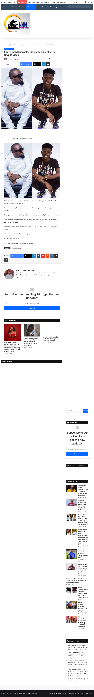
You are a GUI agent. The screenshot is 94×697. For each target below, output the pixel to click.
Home (4, 7)
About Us (52, 693)
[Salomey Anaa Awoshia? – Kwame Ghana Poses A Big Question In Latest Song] (71, 619)
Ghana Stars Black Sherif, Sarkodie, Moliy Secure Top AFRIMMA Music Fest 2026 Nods (83, 519)
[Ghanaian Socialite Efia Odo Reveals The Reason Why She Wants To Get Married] (71, 502)
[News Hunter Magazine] (15, 24)
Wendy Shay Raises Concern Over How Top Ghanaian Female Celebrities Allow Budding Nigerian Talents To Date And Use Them (12, 347)
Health (49, 7)
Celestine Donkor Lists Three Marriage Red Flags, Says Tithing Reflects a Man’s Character (77, 662)
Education (22, 7)
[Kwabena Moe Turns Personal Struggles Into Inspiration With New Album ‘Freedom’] (71, 566)
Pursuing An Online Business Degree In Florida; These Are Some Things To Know (83, 592)
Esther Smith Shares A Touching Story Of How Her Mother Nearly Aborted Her (83, 490)
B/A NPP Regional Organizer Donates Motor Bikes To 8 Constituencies (83, 607)
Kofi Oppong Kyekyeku (14, 59)
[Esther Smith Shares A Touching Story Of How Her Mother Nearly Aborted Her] (71, 488)
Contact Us (71, 693)
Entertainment (31, 7)
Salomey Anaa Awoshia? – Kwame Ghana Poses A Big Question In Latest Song (82, 622)
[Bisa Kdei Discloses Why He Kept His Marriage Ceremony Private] (51, 329)
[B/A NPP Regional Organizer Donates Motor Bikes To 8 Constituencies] (71, 605)
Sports (44, 7)
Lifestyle (55, 7)
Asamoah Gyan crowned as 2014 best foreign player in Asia (83, 554)
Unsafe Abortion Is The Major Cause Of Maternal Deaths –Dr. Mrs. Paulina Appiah (76, 581)
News (8, 7)
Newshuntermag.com (52, 215)
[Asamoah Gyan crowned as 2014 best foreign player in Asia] (71, 554)
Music (39, 7)
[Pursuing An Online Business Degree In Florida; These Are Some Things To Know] (71, 590)
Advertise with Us (61, 693)
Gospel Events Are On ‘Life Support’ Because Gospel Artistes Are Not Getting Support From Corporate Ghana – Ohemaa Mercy (83, 537)
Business (15, 7)
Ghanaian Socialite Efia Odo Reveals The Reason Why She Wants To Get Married (83, 505)
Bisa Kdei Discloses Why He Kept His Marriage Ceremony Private (50, 338)
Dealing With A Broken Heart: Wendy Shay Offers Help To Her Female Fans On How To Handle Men (31, 341)
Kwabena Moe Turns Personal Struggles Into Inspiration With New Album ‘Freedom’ (83, 569)
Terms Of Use (88, 693)
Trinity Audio (22, 138)
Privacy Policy (79, 693)
